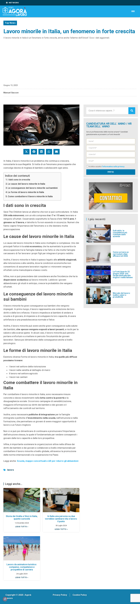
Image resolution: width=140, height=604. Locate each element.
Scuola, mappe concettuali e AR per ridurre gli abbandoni (47, 461)
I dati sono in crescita (19, 179)
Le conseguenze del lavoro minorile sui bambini (33, 188)
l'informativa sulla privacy (113, 166)
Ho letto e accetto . (107, 166)
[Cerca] (131, 110)
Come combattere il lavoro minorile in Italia (30, 196)
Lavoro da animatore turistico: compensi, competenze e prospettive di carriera (22, 567)
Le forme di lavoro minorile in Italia (26, 192)
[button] (26, 151)
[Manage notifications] (5, 599)
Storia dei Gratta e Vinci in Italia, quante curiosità (22, 517)
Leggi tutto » (21, 527)
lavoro (10, 470)
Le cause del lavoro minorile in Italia (26, 184)
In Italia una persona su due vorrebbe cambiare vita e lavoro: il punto (61, 519)
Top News (10, 23)
